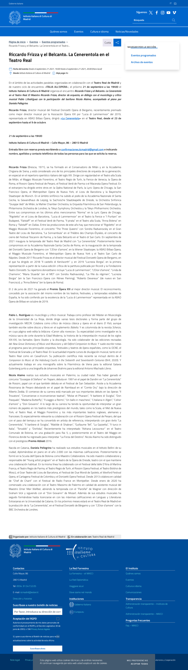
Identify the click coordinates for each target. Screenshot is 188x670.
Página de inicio (17, 42)
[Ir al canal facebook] (156, 12)
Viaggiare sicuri (76, 586)
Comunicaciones (133, 592)
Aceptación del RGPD (25, 619)
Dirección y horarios (22, 598)
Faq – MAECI (132, 625)
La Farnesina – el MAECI (81, 573)
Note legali (15, 660)
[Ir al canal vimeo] (174, 12)
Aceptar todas (139, 664)
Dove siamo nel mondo (80, 592)
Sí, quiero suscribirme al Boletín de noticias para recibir (36, 636)
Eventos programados (53, 42)
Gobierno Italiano (82, 604)
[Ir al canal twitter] (150, 12)
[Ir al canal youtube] (168, 12)
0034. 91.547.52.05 (26, 586)
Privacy (34, 629)
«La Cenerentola (70, 118)
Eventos (34, 42)
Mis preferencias (137, 660)
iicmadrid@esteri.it (29, 592)
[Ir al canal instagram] (162, 12)
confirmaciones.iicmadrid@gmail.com (82, 149)
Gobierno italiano (16, 3)
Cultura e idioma (133, 586)
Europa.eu (79, 612)
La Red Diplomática (78, 579)
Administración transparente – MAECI (144, 614)
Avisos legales (44, 629)
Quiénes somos (133, 573)
